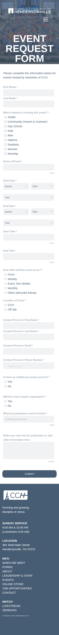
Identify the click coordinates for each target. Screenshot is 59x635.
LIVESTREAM (11, 606)
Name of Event (12, 161)
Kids (10, 130)
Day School (15, 126)
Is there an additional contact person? (25, 377)
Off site (12, 309)
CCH (11, 305)
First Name (9, 87)
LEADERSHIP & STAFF (17, 575)
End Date (8, 206)
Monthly (13, 288)
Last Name (9, 98)
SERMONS (9, 610)
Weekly (12, 279)
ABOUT (7, 571)
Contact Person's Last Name (20, 331)
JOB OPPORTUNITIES (17, 588)
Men (10, 135)
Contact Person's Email (17, 345)
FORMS (7, 567)
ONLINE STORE (12, 584)
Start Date (9, 180)
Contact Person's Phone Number (23, 359)
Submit (29, 474)
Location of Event (13, 300)
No (9, 386)
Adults (12, 117)
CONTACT (9, 592)
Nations (12, 140)
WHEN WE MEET (13, 562)
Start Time (9, 231)
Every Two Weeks (19, 283)
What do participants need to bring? (24, 413)
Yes (10, 381)
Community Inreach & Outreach (27, 121)
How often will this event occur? (22, 269)
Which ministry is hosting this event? (25, 112)
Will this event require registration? (24, 396)
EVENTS (8, 579)
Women (12, 149)
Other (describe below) (22, 292)
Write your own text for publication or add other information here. (27, 437)
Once (11, 274)
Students (13, 144)
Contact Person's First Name (20, 320)
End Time (8, 250)
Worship (13, 153)
